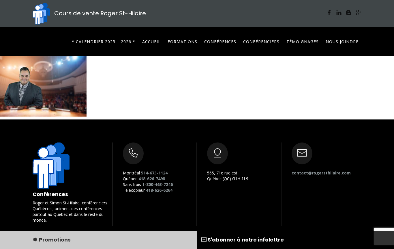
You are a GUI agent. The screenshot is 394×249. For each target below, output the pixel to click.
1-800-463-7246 (157, 184)
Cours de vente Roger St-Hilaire (99, 13)
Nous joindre (342, 41)
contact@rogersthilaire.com (321, 173)
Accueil (151, 41)
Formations (182, 41)
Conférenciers (261, 41)
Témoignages (302, 41)
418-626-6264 (159, 190)
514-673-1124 (154, 173)
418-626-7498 (151, 178)
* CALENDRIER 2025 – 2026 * (103, 41)
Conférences (220, 41)
